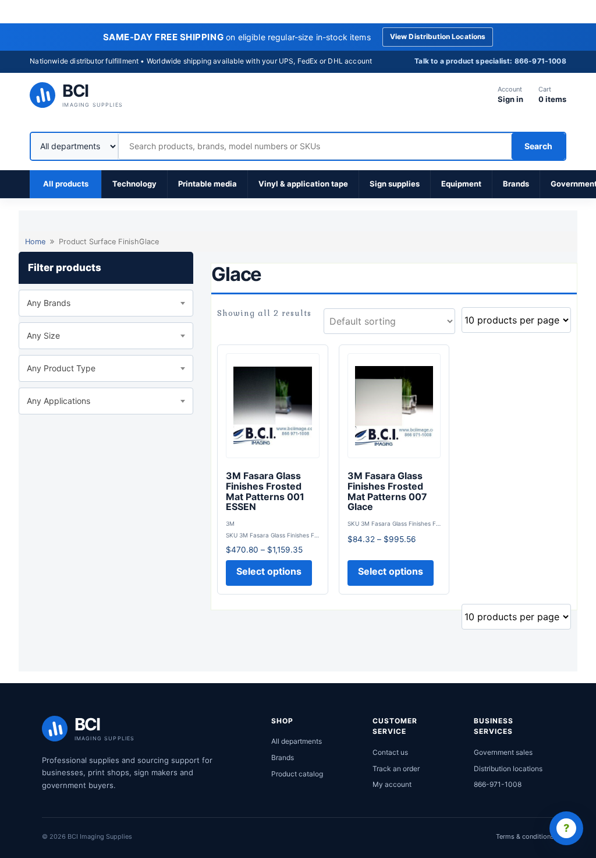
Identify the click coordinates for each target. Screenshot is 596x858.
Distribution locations (508, 768)
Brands (516, 183)
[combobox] (106, 303)
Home (35, 241)
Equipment (461, 183)
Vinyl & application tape (303, 183)
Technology (134, 183)
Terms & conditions (525, 836)
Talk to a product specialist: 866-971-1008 (490, 61)
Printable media (207, 183)
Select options (268, 571)
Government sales (503, 752)
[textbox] (106, 303)
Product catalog (297, 773)
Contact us (390, 752)
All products (65, 183)
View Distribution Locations (438, 36)
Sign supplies (395, 183)
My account (391, 784)
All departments (296, 741)
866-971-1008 (498, 784)
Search (538, 146)
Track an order (396, 768)
